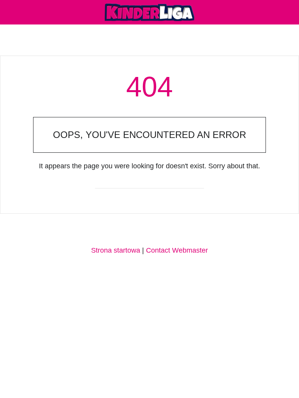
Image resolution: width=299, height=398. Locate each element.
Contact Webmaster (177, 250)
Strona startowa (115, 250)
